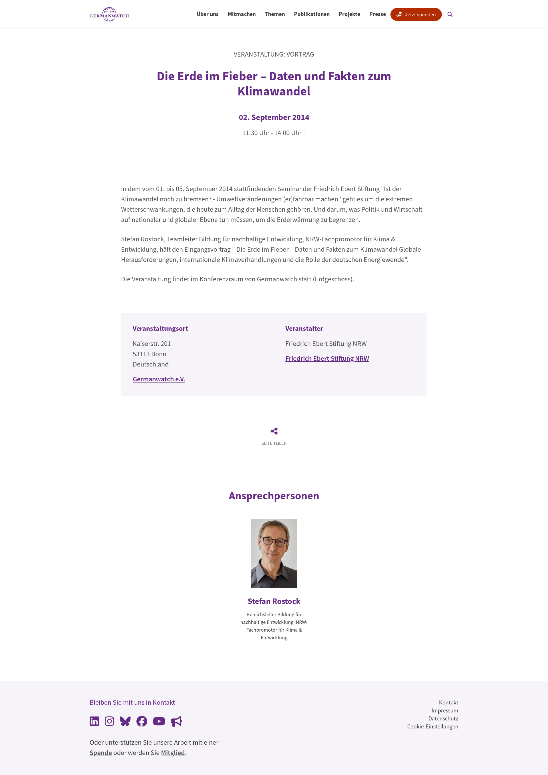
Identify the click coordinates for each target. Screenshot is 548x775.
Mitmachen (242, 13)
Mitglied (173, 752)
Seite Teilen (274, 443)
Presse (377, 13)
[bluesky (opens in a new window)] (125, 722)
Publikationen (312, 13)
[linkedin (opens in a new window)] (94, 722)
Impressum (445, 710)
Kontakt (448, 702)
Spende (101, 752)
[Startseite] (109, 14)
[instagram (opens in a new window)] (109, 722)
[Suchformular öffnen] (450, 14)
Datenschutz (443, 718)
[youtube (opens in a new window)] (159, 722)
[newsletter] (176, 722)
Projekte (349, 13)
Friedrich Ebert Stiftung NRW (327, 358)
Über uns (208, 13)
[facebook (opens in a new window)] (141, 722)
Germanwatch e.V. (159, 379)
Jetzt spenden (420, 14)
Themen (275, 13)
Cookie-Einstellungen (432, 726)
